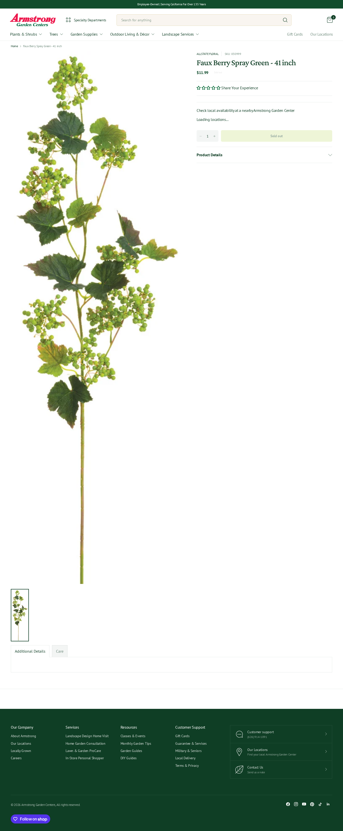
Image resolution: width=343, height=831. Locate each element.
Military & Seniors (188, 750)
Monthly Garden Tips (136, 743)
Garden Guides (131, 750)
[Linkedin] (328, 804)
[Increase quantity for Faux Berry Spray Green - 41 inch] (214, 136)
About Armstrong (23, 736)
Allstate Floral (207, 54)
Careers (16, 758)
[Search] (285, 20)
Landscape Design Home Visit (87, 736)
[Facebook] (288, 804)
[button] (209, 87)
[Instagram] (296, 804)
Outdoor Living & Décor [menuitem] (129, 34)
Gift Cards (295, 34)
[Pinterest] (312, 804)
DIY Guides (129, 758)
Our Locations (321, 34)
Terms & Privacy (187, 765)
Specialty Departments (90, 20)
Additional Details (30, 651)
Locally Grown (21, 750)
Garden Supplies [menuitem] (84, 34)
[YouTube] (304, 804)
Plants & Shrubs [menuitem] (23, 34)
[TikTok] (320, 804)
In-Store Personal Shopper (85, 758)
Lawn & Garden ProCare (83, 750)
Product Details (209, 154)
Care (60, 651)
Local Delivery (185, 758)
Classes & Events (133, 736)
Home (14, 46)
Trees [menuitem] (53, 34)
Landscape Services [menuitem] (178, 34)
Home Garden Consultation (85, 743)
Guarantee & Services (191, 743)
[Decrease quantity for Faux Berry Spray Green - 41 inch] (200, 136)
